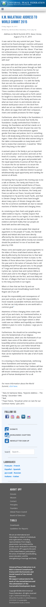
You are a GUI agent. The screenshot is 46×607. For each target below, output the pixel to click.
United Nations (31, 598)
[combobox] (22, 452)
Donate (13, 494)
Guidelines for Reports (19, 528)
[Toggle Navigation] (2, 9)
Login (11, 595)
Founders (14, 508)
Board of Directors (17, 515)
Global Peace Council (18, 512)
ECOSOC (13, 600)
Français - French (12, 466)
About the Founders (16, 598)
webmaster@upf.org (22, 595)
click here (13, 386)
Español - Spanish (12, 469)
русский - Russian (13, 473)
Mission (13, 497)
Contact (13, 501)
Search (7, 452)
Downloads (14, 525)
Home (27, 602)
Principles (14, 504)
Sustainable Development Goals (18, 601)
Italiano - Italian (12, 476)
